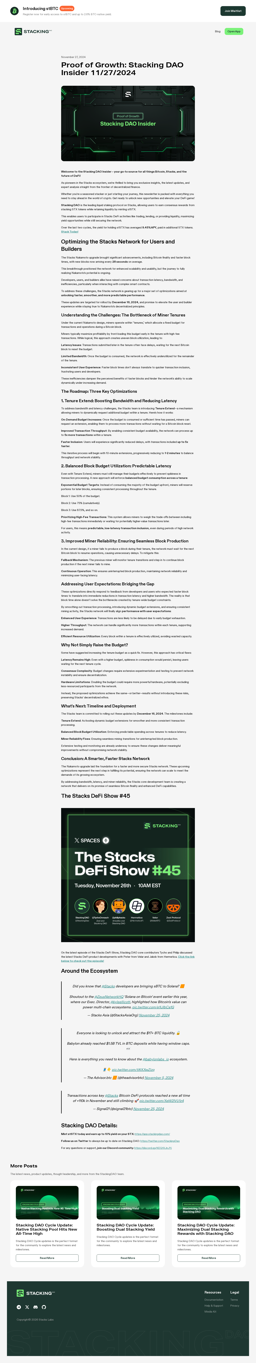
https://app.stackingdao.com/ (152, 1134)
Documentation (213, 1299)
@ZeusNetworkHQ (108, 997)
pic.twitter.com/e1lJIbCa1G (153, 1007)
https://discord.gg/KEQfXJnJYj (153, 1148)
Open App (234, 31)
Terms (234, 1299)
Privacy (234, 1305)
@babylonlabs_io (156, 1059)
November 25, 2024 (154, 1015)
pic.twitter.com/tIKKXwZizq (133, 1070)
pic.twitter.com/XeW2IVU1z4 (161, 1101)
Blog (217, 31)
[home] (33, 31)
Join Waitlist (233, 11)
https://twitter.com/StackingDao (160, 1141)
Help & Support (213, 1305)
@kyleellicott (120, 1002)
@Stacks (108, 986)
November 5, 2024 (159, 1078)
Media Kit (210, 1311)
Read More (47, 1258)
